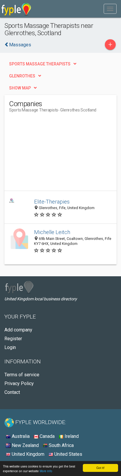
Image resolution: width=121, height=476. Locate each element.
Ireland (71, 436)
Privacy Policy (19, 383)
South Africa (61, 445)
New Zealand (25, 445)
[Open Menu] (110, 9)
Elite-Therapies (52, 202)
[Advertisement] (53, 154)
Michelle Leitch (52, 232)
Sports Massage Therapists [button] (39, 64)
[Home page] (16, 8)
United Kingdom (27, 454)
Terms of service (21, 374)
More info (46, 471)
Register (13, 338)
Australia (20, 436)
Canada (46, 436)
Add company (18, 330)
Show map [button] (20, 88)
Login (10, 347)
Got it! (100, 467)
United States (67, 454)
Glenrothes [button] (22, 76)
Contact (12, 392)
